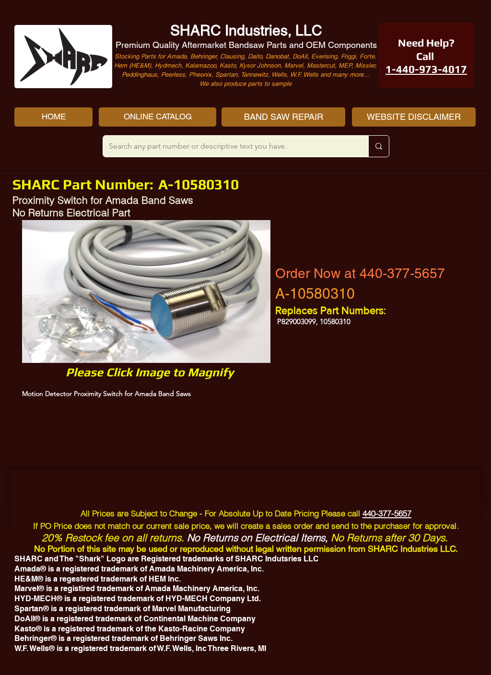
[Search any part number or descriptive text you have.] (378, 146)
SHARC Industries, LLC (246, 30)
